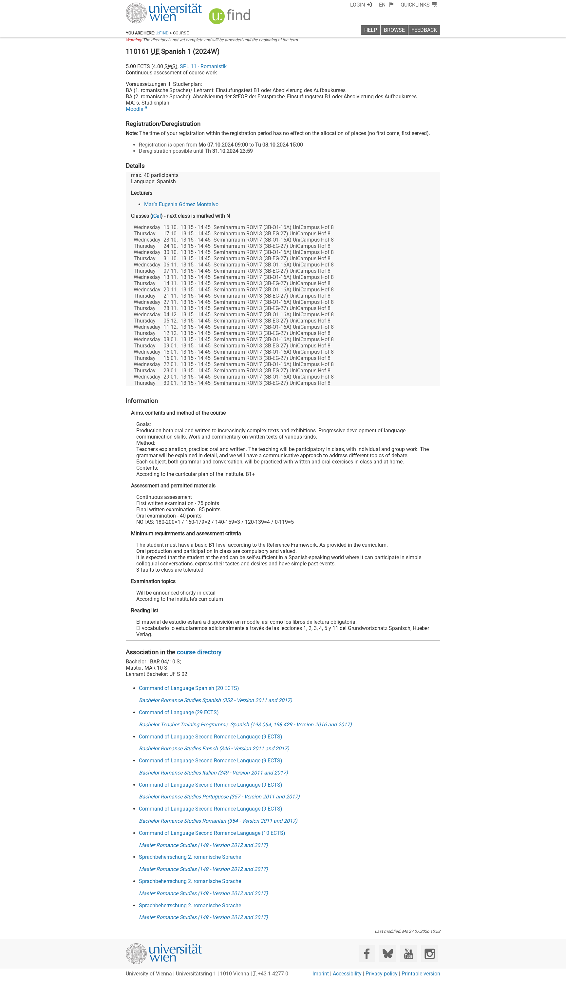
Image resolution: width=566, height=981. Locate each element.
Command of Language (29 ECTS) (179, 712)
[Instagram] (429, 953)
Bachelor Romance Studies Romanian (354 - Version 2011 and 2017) (218, 821)
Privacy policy (382, 974)
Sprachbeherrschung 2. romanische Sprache (190, 857)
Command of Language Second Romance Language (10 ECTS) (212, 833)
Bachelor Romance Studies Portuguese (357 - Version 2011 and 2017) (219, 797)
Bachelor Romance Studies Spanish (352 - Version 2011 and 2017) (215, 700)
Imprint (320, 974)
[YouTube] (408, 953)
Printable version (421, 974)
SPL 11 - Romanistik (203, 66)
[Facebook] (367, 953)
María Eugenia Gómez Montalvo (181, 204)
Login (357, 5)
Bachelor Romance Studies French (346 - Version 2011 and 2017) (214, 748)
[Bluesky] (387, 953)
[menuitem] (386, 5)
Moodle (134, 109)
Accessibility (347, 974)
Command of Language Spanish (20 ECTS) (189, 688)
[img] (230, 18)
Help (370, 30)
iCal (156, 216)
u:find (162, 32)
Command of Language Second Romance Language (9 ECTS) (210, 737)
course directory (199, 652)
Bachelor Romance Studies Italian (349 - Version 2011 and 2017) (213, 773)
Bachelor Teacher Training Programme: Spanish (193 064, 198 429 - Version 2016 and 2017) (245, 724)
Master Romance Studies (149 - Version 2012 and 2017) (203, 845)
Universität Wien (148, 6)
